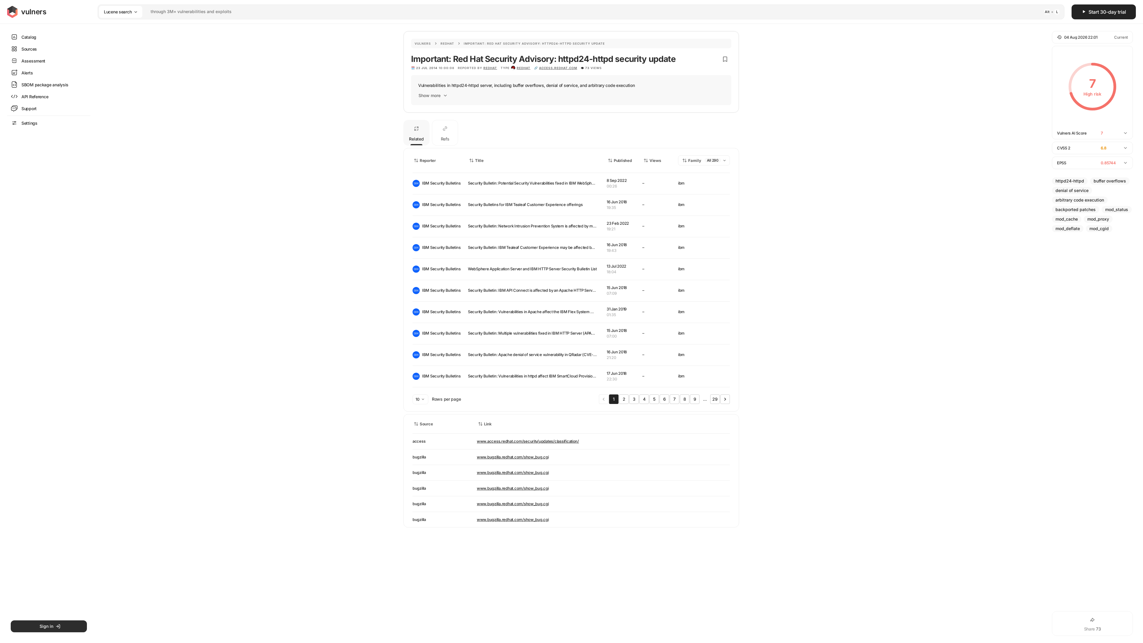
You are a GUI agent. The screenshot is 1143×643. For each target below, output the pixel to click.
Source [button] (426, 424)
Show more (430, 95)
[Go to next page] (725, 399)
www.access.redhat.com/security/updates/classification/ (528, 441)
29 (714, 399)
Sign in (46, 626)
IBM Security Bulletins (440, 183)
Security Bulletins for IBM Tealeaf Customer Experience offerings (525, 204)
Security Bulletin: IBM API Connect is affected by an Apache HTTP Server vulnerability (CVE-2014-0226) (559, 290)
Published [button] (623, 160)
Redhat (447, 43)
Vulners (423, 43)
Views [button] (655, 160)
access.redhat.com (558, 68)
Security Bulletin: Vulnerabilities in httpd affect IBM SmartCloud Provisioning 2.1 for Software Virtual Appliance (563, 376)
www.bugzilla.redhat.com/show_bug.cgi (513, 457)
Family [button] (694, 160)
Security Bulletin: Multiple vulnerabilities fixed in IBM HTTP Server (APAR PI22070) (539, 333)
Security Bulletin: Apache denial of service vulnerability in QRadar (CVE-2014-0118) (540, 354)
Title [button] (479, 160)
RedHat (490, 68)
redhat (523, 68)
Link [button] (488, 424)
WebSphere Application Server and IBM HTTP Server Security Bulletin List (532, 268)
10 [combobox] (417, 399)
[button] (1092, 37)
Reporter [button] (428, 160)
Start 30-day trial (1107, 12)
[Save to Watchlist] (725, 59)
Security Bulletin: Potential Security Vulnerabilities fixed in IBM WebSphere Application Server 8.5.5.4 (556, 183)
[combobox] (573, 11)
